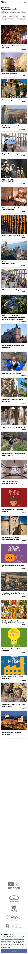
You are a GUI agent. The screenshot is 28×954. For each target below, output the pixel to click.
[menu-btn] (25, 2)
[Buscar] (20, 2)
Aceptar (14, 951)
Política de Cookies (18, 942)
